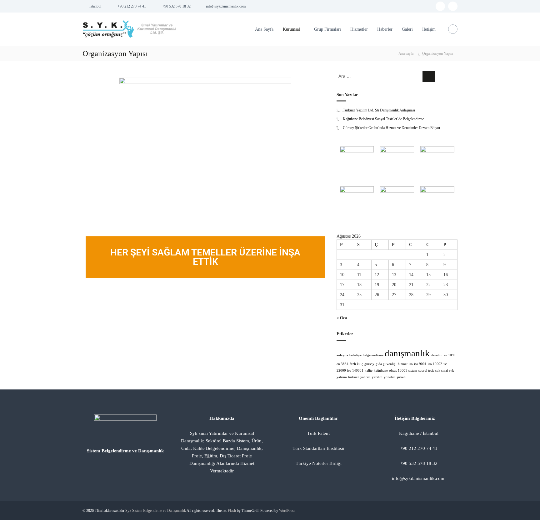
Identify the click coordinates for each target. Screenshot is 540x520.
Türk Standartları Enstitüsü (318, 448)
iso (411, 364)
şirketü (402, 377)
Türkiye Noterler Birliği (319, 463)
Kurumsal (291, 29)
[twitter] (453, 6)
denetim (436, 355)
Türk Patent (318, 433)
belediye (355, 355)
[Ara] (428, 76)
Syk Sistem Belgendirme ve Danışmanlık (155, 510)
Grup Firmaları (327, 29)
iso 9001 (420, 364)
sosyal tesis (426, 370)
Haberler (384, 29)
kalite (368, 370)
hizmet (403, 364)
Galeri (407, 29)
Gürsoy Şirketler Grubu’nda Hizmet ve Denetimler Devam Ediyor (391, 128)
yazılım (377, 377)
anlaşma (342, 355)
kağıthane (381, 370)
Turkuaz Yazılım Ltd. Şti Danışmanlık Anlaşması (379, 110)
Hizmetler (359, 29)
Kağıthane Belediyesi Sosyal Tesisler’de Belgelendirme (383, 119)
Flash (232, 510)
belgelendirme (373, 355)
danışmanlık (407, 353)
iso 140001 (355, 370)
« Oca (342, 318)
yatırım (365, 377)
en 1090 (450, 355)
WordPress (287, 510)
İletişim (429, 29)
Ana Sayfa (264, 29)
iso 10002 (435, 364)
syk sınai (441, 370)
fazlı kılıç (356, 364)
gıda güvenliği (386, 364)
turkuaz (353, 377)
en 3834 (342, 364)
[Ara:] (379, 76)
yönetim (390, 377)
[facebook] (440, 6)
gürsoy (369, 364)
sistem (412, 370)
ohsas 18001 (398, 370)
